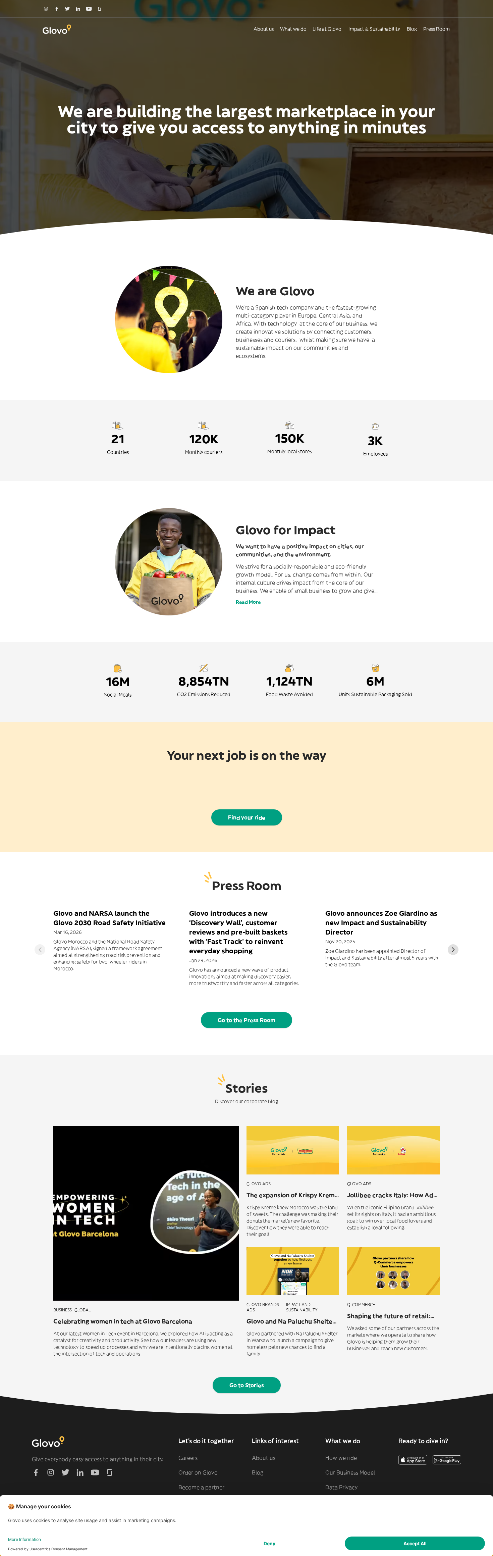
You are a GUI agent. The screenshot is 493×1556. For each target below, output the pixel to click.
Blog (412, 29)
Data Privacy (341, 1487)
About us (264, 29)
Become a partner (201, 1487)
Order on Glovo (198, 1472)
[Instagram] (46, 8)
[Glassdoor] (99, 8)
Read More (248, 602)
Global (82, 1309)
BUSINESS (62, 1309)
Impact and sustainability (302, 1307)
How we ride (341, 1457)
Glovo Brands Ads (262, 1307)
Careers (188, 1457)
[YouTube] (89, 8)
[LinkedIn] (78, 8)
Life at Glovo (327, 29)
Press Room (436, 29)
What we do (293, 29)
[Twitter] (67, 8)
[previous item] (40, 949)
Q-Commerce (361, 1304)
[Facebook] (56, 8)
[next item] (453, 949)
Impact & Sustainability (374, 29)
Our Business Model (350, 1472)
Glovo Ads (258, 1183)
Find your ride (246, 817)
